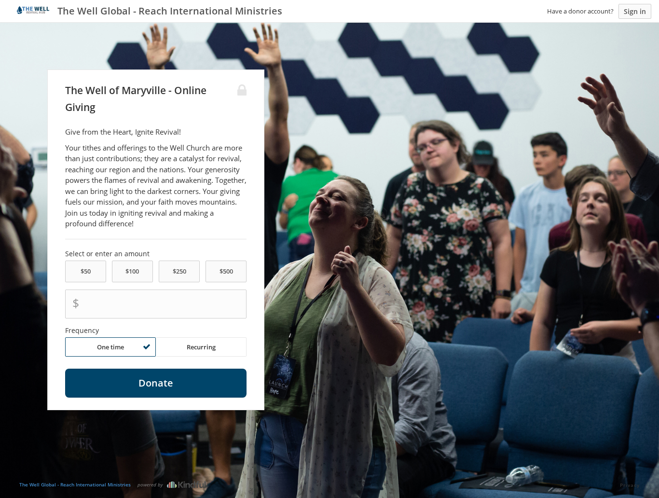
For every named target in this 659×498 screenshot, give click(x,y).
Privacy (630, 485)
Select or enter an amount (107, 253)
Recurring (201, 347)
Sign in (635, 11)
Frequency (82, 330)
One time (110, 347)
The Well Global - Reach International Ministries (75, 484)
